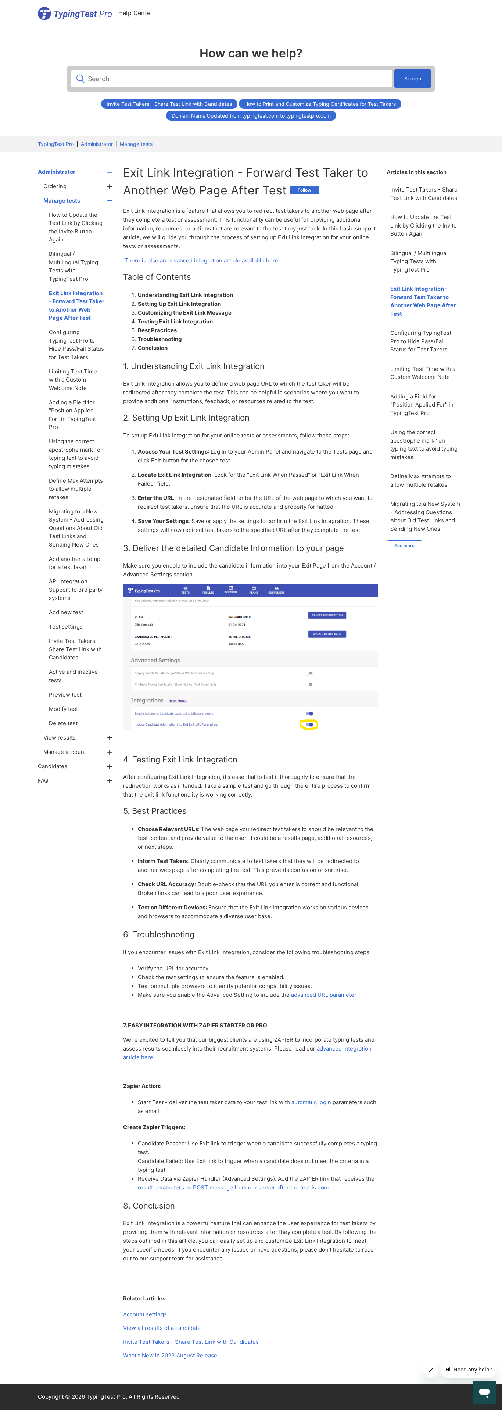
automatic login (311, 1102)
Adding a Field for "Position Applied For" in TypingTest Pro (421, 404)
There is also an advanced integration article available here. (202, 260)
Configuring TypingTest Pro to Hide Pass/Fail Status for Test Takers (420, 341)
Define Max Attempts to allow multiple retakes (420, 480)
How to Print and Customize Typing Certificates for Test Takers (320, 104)
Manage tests (136, 144)
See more (404, 545)
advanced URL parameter (323, 994)
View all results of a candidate (162, 1327)
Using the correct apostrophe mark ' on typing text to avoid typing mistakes (424, 445)
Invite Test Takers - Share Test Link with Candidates (169, 104)
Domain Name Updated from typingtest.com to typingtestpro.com (251, 115)
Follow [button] (304, 190)
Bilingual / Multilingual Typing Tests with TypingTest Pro (419, 261)
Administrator (97, 144)
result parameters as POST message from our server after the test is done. (235, 1187)
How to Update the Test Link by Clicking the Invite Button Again (423, 225)
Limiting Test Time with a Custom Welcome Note (422, 373)
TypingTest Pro (56, 144)
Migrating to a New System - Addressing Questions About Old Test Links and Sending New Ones (425, 516)
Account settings (145, 1314)
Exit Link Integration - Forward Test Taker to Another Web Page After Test (423, 301)
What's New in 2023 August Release (170, 1355)
